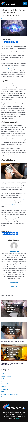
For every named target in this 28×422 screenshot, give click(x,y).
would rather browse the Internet (18, 204)
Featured (3, 378)
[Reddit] (8, 42)
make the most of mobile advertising (14, 199)
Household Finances (6, 384)
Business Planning (6, 376)
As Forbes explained (6, 84)
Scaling (3, 391)
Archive (3, 373)
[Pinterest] (14, 42)
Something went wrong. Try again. (9, 394)
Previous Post (14, 282)
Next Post (14, 286)
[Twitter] (5, 42)
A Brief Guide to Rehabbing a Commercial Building (12, 319)
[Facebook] (3, 42)
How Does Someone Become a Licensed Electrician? (12, 341)
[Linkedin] (11, 42)
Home (2, 381)
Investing (3, 386)
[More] (17, 42)
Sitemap (17, 418)
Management (4, 389)
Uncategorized (6, 18)
